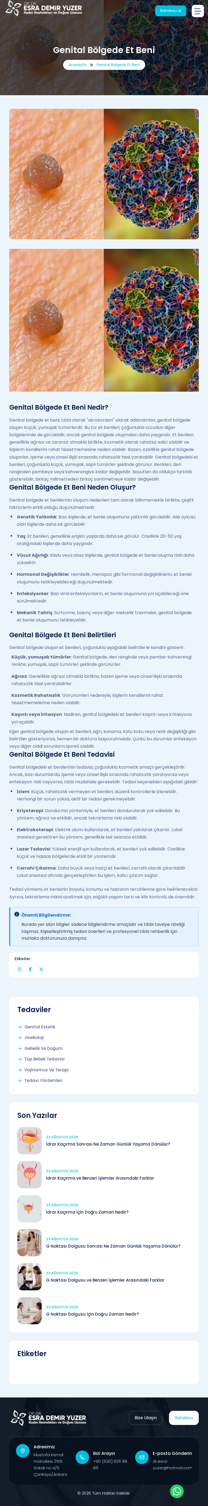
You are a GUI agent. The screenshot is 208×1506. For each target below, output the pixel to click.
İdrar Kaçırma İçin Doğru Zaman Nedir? (87, 1212)
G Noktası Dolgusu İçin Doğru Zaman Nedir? (92, 1314)
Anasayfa (77, 64)
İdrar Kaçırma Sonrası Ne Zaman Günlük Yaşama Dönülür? (108, 1144)
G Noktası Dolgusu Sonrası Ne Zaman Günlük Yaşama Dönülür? (113, 1246)
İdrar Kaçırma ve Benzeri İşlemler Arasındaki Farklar (100, 1178)
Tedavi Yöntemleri (43, 1080)
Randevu (184, 1418)
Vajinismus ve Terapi (46, 1070)
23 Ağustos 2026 (62, 1137)
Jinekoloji (34, 1037)
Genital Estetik (39, 1027)
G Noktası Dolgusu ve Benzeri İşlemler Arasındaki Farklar (105, 1280)
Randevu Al (170, 10)
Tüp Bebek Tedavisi (44, 1059)
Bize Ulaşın (146, 1418)
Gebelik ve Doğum (43, 1048)
